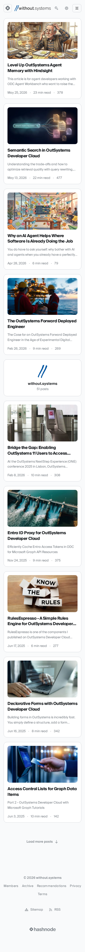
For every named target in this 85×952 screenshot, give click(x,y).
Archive (27, 886)
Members (11, 886)
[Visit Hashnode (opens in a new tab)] (42, 929)
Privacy (75, 886)
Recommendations (51, 886)
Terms (42, 894)
